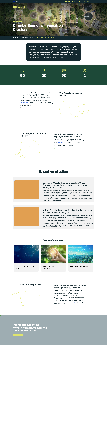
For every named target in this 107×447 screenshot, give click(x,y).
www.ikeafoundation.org (68, 302)
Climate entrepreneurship (27, 37)
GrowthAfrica (24, 102)
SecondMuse (61, 142)
